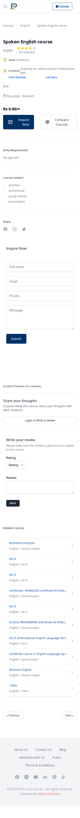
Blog (62, 749)
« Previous (13, 715)
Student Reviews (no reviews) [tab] (22, 386)
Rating (11, 458)
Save (13, 503)
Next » (69, 715)
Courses (63, 6)
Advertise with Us (32, 757)
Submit (16, 339)
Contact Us (44, 749)
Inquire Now (23, 122)
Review (11, 478)
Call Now (51, 77)
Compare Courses (62, 122)
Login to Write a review (40, 420)
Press (57, 757)
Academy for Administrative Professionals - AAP (48, 70)
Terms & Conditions (40, 765)
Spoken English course (52, 25)
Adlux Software (49, 794)
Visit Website (17, 77)
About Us (21, 749)
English (25, 25)
